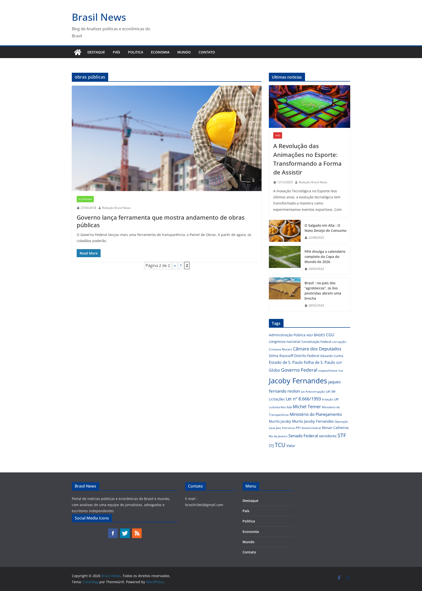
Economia (160, 52)
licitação (327, 399)
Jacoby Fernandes (298, 381)
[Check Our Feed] (137, 530)
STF (342, 435)
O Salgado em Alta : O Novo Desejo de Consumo (325, 228)
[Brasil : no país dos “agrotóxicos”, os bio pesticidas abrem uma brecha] (285, 294)
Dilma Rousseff (281, 355)
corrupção (339, 342)
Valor (290, 445)
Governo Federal (299, 370)
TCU (280, 445)
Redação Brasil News (116, 208)
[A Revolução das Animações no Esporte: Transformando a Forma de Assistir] (309, 106)
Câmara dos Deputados (317, 349)
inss (340, 370)
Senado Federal (303, 435)
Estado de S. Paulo (286, 362)
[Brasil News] (78, 52)
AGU (309, 335)
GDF (339, 363)
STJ (271, 445)
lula (289, 407)
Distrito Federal (306, 355)
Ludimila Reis (277, 407)
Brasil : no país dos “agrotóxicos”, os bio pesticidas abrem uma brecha (323, 291)
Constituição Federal (316, 341)
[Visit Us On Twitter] (125, 530)
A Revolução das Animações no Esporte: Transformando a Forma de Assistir (307, 159)
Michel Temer (307, 406)
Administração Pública (287, 335)
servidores (328, 435)
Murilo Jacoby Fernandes (313, 421)
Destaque (96, 52)
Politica (135, 52)
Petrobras (288, 428)
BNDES (319, 335)
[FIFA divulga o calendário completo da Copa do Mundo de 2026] (285, 260)
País (116, 52)
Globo (274, 370)
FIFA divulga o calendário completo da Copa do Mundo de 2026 (325, 256)
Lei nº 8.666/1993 (303, 399)
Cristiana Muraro (280, 349)
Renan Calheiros (335, 427)
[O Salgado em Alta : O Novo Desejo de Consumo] (285, 231)
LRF (336, 399)
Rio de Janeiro (278, 436)
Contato (207, 52)
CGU (330, 334)
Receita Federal (311, 428)
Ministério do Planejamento (316, 414)
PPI (298, 428)
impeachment (327, 370)
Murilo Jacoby (280, 421)
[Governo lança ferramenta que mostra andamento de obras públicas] (167, 138)
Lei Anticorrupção (313, 391)
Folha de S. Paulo (319, 362)
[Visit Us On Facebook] (113, 530)
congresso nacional (284, 341)
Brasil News (99, 17)
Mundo (184, 52)
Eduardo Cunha (331, 356)
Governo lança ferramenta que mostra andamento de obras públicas (161, 221)
